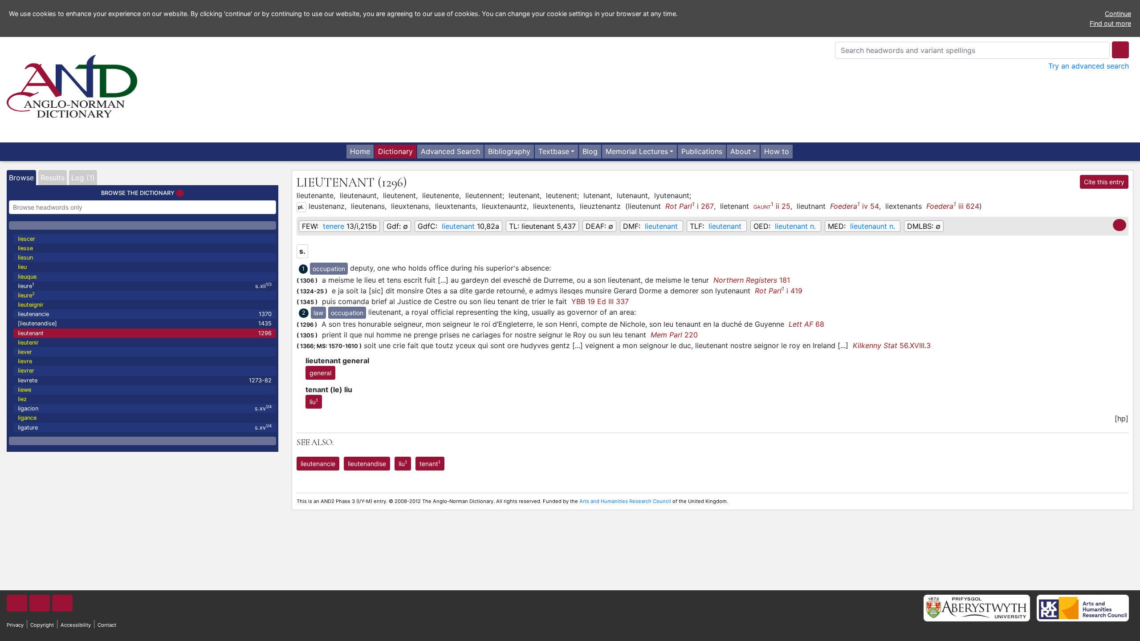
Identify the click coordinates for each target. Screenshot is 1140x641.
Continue (1118, 13)
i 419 (778, 290)
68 (806, 324)
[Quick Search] (1120, 49)
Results (53, 177)
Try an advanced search (1088, 65)
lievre (25, 361)
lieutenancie (145, 314)
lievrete (145, 380)
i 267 (689, 206)
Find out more (1110, 23)
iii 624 (952, 206)
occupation (329, 268)
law (318, 312)
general (320, 373)
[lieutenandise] (145, 323)
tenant (429, 463)
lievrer (26, 370)
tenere (333, 226)
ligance (27, 417)
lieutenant (145, 333)
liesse (25, 248)
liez (22, 399)
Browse (21, 177)
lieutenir (28, 342)
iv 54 (854, 206)
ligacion (145, 408)
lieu (22, 267)
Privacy (15, 625)
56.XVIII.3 (892, 345)
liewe (24, 389)
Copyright (42, 625)
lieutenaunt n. (872, 226)
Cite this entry (1104, 182)
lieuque (27, 276)
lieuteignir (31, 304)
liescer (26, 238)
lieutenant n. (795, 226)
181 (751, 280)
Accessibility (76, 625)
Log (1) (83, 177)
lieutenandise (367, 463)
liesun (25, 257)
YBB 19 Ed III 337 (600, 301)
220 (674, 334)
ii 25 (771, 206)
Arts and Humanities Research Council (625, 501)
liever (25, 352)
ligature (145, 427)
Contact (107, 625)
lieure (145, 285)
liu (313, 402)
